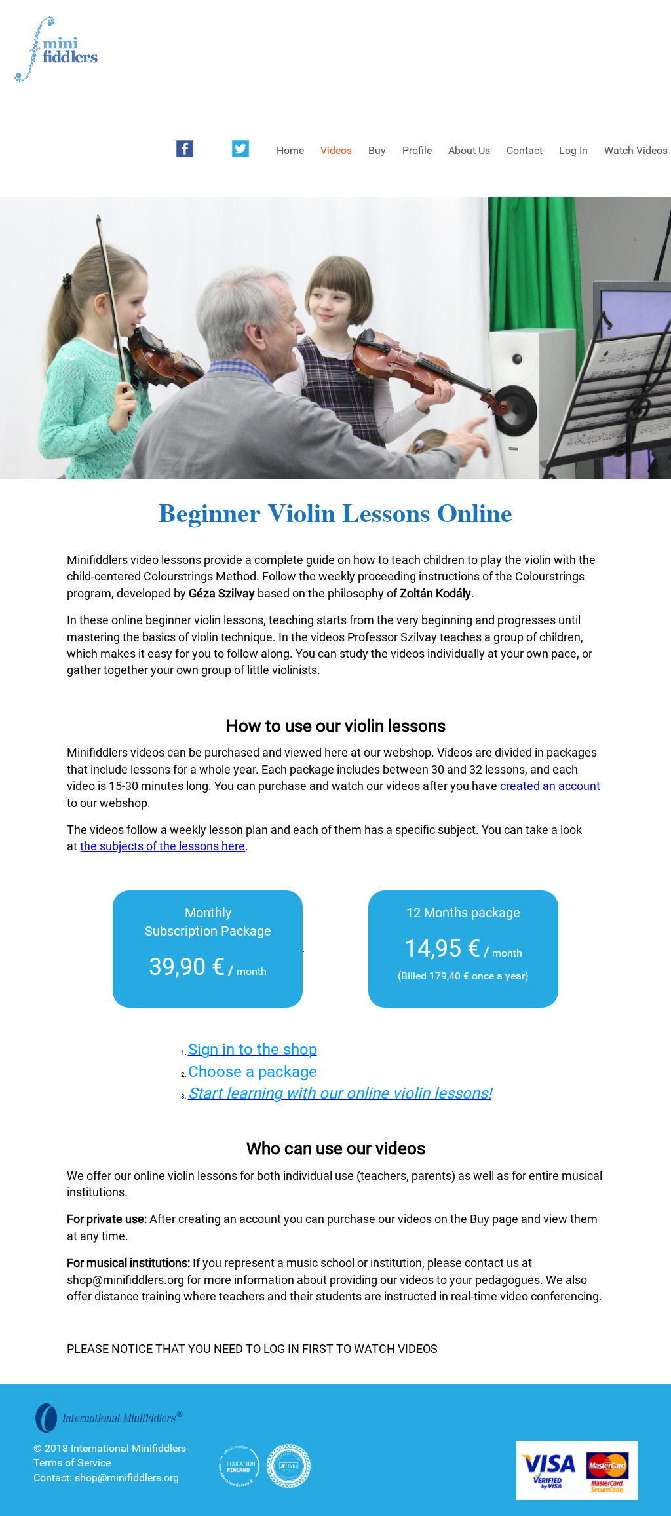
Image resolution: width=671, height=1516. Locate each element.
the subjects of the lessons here (162, 846)
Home (290, 150)
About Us (469, 150)
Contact (525, 150)
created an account (550, 786)
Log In (573, 150)
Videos (336, 150)
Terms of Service (72, 1462)
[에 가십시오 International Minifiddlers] (56, 50)
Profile (417, 150)
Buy (377, 150)
